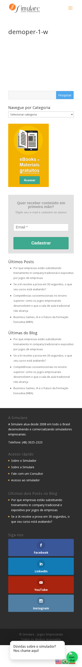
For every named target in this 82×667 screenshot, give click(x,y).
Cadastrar (41, 243)
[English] (58, 661)
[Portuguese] (65, 661)
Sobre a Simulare (22, 467)
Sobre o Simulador (23, 461)
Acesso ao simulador (25, 480)
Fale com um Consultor (27, 474)
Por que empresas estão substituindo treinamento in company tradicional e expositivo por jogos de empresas (43, 273)
